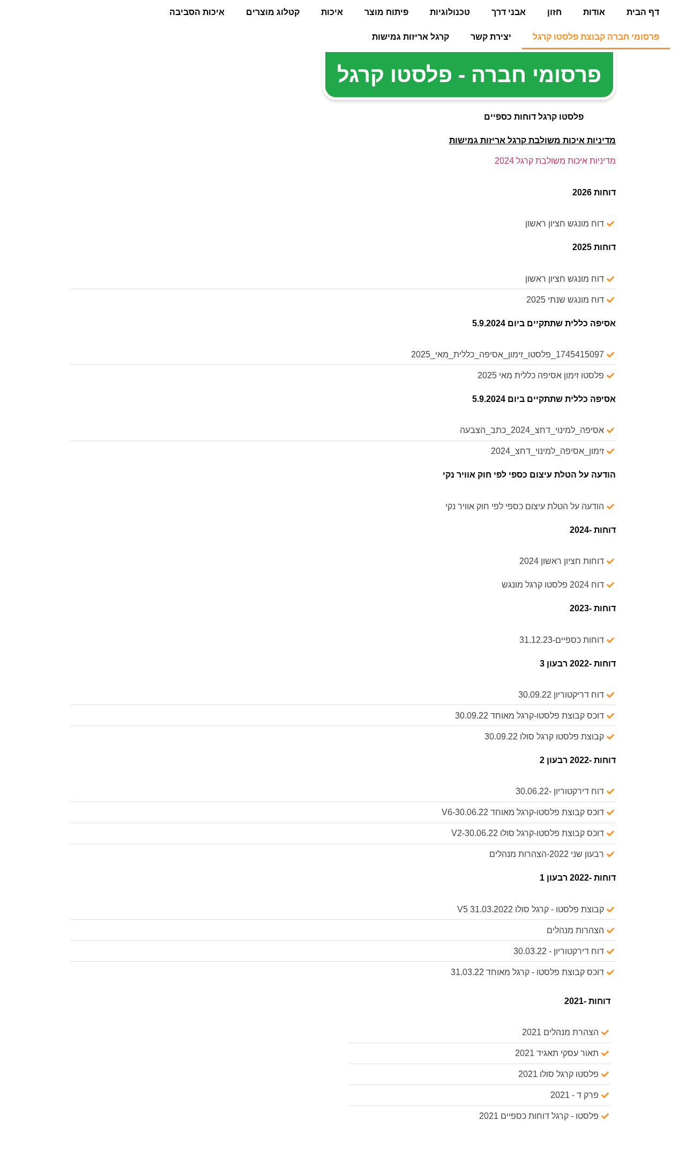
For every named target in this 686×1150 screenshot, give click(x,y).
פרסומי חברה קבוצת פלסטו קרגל (596, 36)
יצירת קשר (491, 36)
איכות (332, 12)
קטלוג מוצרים (273, 12)
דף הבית (643, 12)
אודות (594, 12)
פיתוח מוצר (386, 12)
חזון (554, 12)
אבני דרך (508, 12)
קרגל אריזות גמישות (410, 36)
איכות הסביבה (197, 12)
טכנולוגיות (450, 12)
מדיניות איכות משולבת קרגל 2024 (555, 160)
